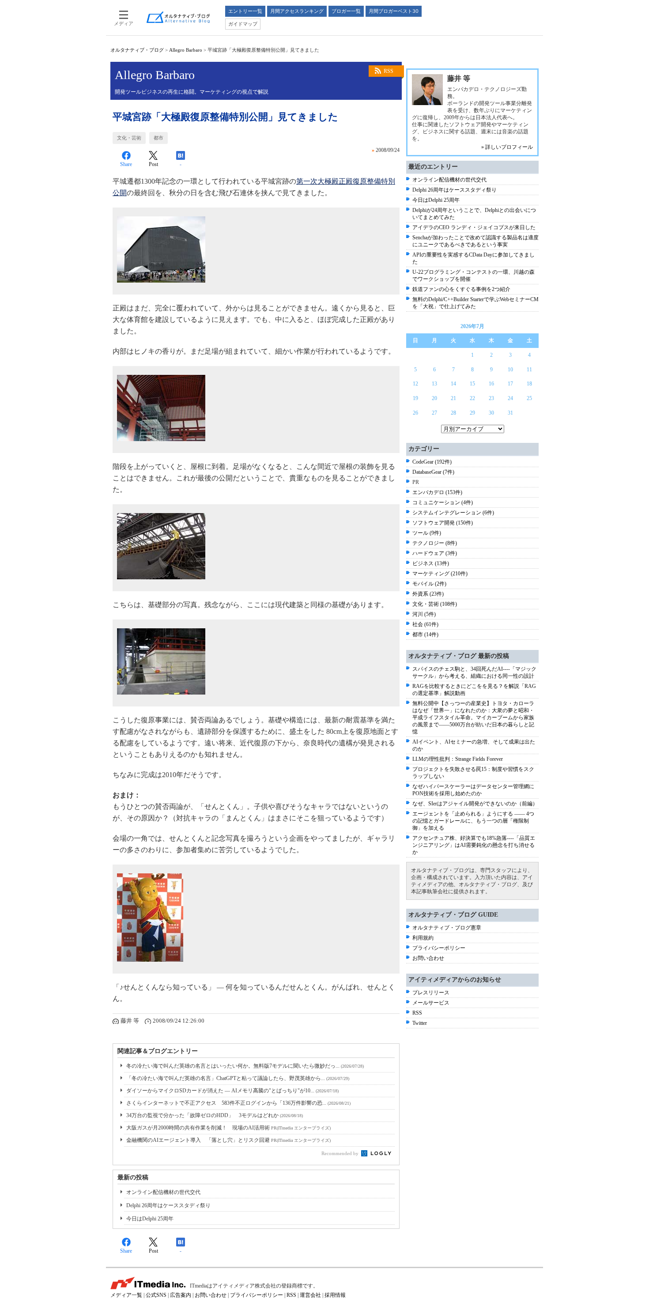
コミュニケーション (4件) (442, 502)
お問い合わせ (428, 958)
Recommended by (340, 1153)
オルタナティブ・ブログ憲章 (446, 928)
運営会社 (310, 1295)
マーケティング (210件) (440, 573)
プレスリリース (430, 993)
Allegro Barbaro (185, 50)
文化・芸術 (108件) (434, 604)
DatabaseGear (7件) (433, 472)
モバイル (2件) (429, 584)
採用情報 (335, 1295)
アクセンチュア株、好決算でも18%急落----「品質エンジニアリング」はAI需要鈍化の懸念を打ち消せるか (473, 845)
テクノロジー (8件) (434, 543)
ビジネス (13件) (430, 563)
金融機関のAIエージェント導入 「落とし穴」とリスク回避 (228, 1140)
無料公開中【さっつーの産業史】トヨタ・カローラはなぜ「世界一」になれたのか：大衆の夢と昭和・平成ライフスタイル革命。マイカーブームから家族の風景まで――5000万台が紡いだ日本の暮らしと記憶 (473, 717)
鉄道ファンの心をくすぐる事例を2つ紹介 (461, 289)
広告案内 (180, 1295)
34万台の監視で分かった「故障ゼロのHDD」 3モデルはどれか (214, 1115)
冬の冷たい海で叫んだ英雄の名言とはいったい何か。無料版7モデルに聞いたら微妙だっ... (245, 1066)
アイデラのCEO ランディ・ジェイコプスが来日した (474, 227)
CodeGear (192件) (432, 462)
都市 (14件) (425, 634)
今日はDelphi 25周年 (150, 1219)
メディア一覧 (126, 1295)
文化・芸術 (129, 137)
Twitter (419, 1023)
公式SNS (156, 1295)
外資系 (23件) (428, 594)
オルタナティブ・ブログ (137, 50)
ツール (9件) (426, 533)
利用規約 (423, 938)
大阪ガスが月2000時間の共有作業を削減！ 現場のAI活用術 (228, 1128)
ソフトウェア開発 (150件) (442, 523)
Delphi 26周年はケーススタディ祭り (168, 1205)
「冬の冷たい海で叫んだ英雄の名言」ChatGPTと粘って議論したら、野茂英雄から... (237, 1078)
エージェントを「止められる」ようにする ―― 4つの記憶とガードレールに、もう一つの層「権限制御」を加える (473, 821)
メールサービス (430, 1003)
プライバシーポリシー (438, 948)
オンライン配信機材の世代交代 (163, 1192)
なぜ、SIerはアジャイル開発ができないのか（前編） (475, 804)
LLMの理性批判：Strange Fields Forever (457, 759)
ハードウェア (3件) (434, 553)
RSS (388, 71)
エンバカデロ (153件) (437, 492)
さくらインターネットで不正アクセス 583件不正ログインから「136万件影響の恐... (238, 1103)
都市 (158, 137)
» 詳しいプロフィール (507, 147)
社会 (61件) (425, 624)
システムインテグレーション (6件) (453, 513)
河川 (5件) (424, 614)
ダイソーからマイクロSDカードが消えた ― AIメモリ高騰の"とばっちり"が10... (232, 1091)
